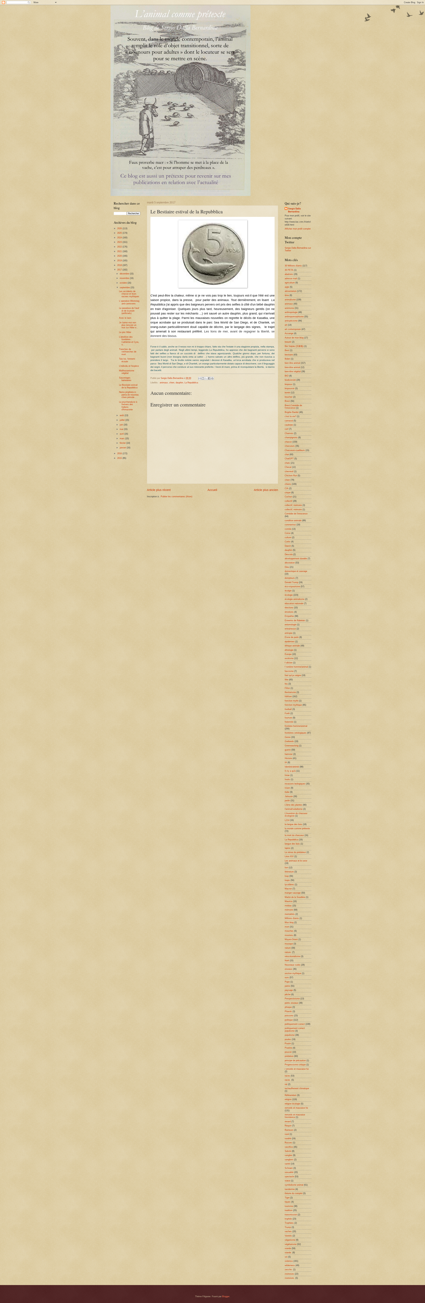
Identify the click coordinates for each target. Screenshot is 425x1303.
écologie (289, 595)
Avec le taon (125, 318)
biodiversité (290, 380)
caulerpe (289, 425)
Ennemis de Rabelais (295, 620)
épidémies (290, 641)
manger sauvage (293, 893)
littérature (289, 871)
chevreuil (289, 471)
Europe (288, 654)
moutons (289, 935)
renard (288, 1121)
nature (288, 948)
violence (289, 1261)
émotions (289, 612)
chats (287, 463)
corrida (288, 529)
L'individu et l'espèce (129, 366)
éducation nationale (294, 603)
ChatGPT (289, 458)
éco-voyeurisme (292, 586)
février (123, 443)
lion (286, 867)
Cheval (288, 467)
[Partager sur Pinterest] (212, 378)
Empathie (289, 616)
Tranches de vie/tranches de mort (127, 352)
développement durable (296, 558)
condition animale (293, 520)
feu (286, 684)
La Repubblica (191, 382)
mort (287, 926)
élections (289, 607)
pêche (288, 994)
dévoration (290, 562)
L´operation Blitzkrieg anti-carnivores (129, 302)
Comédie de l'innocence (296, 513)
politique (289, 1020)
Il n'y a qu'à (290, 771)
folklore (288, 696)
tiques (288, 1202)
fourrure (288, 717)
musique (289, 943)
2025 (120, 233)
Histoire (288, 758)
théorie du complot (293, 1193)
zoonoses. (290, 1278)
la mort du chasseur (294, 835)
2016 (120, 453)
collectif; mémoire (293, 505)
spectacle (289, 1176)
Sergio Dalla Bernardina (294, 210)
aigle (287, 287)
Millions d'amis (292, 918)
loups (287, 880)
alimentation (290, 291)
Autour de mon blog (294, 337)
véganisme (290, 1240)
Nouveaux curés (292, 965)
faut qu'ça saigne (293, 675)
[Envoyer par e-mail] (199, 378)
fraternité (289, 722)
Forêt (287, 713)
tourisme (289, 1206)
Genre (288, 737)
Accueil (212, 490)
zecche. (288, 1269)
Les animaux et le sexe (296, 860)
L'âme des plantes (293, 805)
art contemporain (293, 329)
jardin (287, 800)
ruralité (288, 1138)
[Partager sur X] (206, 378)
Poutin (288, 1043)
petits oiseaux (291, 1003)
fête (286, 679)
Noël (287, 960)
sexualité (289, 1172)
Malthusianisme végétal (126, 371)
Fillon (287, 688)
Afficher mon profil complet (298, 229)
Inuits (287, 779)
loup (287, 876)
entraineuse (290, 628)
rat (286, 1084)
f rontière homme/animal (296, 667)
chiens (288, 484)
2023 (120, 242)
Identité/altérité (292, 767)
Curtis (287, 541)
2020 (120, 256)
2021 (120, 251)
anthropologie (291, 312)
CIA (286, 488)
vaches (288, 1231)
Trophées (289, 1223)
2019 (120, 260)
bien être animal (292, 363)
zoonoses (289, 1274)
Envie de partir (292, 637)
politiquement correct (295, 1024)
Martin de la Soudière (295, 897)
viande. (288, 1252)
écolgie (288, 590)
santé (287, 1163)
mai (122, 429)
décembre (125, 273)
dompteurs (290, 578)
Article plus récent (159, 490)
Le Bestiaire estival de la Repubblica (128, 386)
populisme (290, 1035)
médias (288, 905)
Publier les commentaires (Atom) (176, 496)
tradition (288, 1210)
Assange (289, 333)
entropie (288, 633)
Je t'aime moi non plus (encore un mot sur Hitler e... (128, 325)
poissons (289, 1015)
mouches (289, 931)
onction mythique (293, 973)
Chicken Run (291, 475)
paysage (289, 990)
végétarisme (291, 1244)
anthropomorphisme (294, 316)
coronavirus (290, 524)
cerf (286, 429)
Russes (288, 1142)
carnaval (289, 420)
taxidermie (290, 1189)
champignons (291, 437)
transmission (291, 1214)
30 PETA (289, 270)
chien (171, 382)
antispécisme (291, 320)
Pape (287, 982)
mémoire (289, 910)
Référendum (290, 1095)
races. (288, 1080)
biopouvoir (290, 388)
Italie (287, 792)
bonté (287, 392)
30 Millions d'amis (293, 265)
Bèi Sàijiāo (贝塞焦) (294, 346)
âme (287, 295)
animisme (289, 308)
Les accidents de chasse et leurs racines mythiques (129, 294)
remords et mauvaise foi (296, 1108)
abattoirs (289, 274)
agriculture (290, 282)
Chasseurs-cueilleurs (295, 450)
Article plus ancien (266, 490)
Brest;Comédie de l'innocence (293, 406)
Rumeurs (289, 1130)
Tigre (287, 1197)
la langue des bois (293, 824)
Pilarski (288, 1011)
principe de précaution (295, 1060)
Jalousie (289, 796)
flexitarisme (290, 692)
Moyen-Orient (291, 939)
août (122, 415)
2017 (120, 269)
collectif (288, 501)
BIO (287, 376)
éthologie (289, 650)
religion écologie (292, 1103)
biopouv (288, 384)
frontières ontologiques (295, 733)
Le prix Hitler (125, 332)
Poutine (288, 1048)
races (287, 1075)
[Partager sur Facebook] (209, 378)
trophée (288, 1219)
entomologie (290, 624)
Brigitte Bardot (291, 412)
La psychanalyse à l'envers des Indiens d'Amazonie (128, 406)
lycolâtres (289, 884)
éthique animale (292, 645)
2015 (120, 458)
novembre (125, 278)
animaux (164, 382)
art (286, 325)
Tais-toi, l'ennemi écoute (127, 360)
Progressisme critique (295, 1064)
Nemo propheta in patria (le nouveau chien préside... (129, 394)
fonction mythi (291, 700)
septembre (125, 287)
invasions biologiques (295, 783)
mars (122, 438)
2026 (120, 228)
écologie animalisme (294, 599)
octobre (124, 283)
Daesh (288, 546)
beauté (288, 342)
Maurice (288, 901)
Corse (287, 533)
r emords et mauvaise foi (297, 1069)
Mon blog (289, 922)
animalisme (290, 299)
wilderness (290, 1265)
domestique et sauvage (296, 571)
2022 (120, 246)
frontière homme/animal (296, 726)
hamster (289, 754)
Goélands (289, 741)
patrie (287, 986)
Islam (287, 788)
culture (288, 537)
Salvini (288, 1151)
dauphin (179, 382)
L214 (287, 820)
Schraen (289, 1168)
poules (288, 1039)
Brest (287, 401)
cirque (288, 492)
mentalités (290, 914)
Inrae (287, 775)
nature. (288, 952)
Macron (288, 888)
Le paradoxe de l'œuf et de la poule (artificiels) (129, 310)
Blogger (225, 1296)
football (288, 709)
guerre (288, 750)
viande (288, 1248)
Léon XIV (289, 856)
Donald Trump (291, 582)
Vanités (288, 1235)
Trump (288, 1227)
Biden (287, 359)
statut (287, 1180)
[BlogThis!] (203, 378)
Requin (288, 1125)
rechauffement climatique (297, 1088)
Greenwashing (291, 745)
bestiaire (289, 354)
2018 (120, 265)
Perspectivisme (292, 998)
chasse (288, 442)
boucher (288, 397)
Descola (289, 554)
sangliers (289, 1159)
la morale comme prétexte (297, 828)
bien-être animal (292, 367)
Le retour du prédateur (295, 852)
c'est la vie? (290, 416)
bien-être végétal (293, 371)
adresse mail (291, 278)
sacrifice (289, 1147)
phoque (288, 1007)
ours (287, 977)
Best (287, 350)
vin (286, 1257)
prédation (289, 1056)
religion (288, 1099)
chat (287, 454)
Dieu (287, 567)
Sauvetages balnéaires (125, 379)
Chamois (289, 433)
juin (122, 424)
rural (287, 1134)
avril (122, 434)
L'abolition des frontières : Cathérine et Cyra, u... (129, 341)
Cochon (288, 496)
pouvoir (288, 1052)
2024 (120, 237)
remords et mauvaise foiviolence (295, 1115)
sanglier (288, 1155)
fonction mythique (293, 705)
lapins (287, 848)
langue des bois (292, 844)
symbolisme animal (294, 1185)
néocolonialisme (292, 956)
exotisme (289, 658)
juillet (122, 420)
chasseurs (290, 446)
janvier (123, 447)
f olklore (288, 662)
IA (286, 762)
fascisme (289, 671)
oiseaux (288, 969)
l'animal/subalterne (293, 809)
